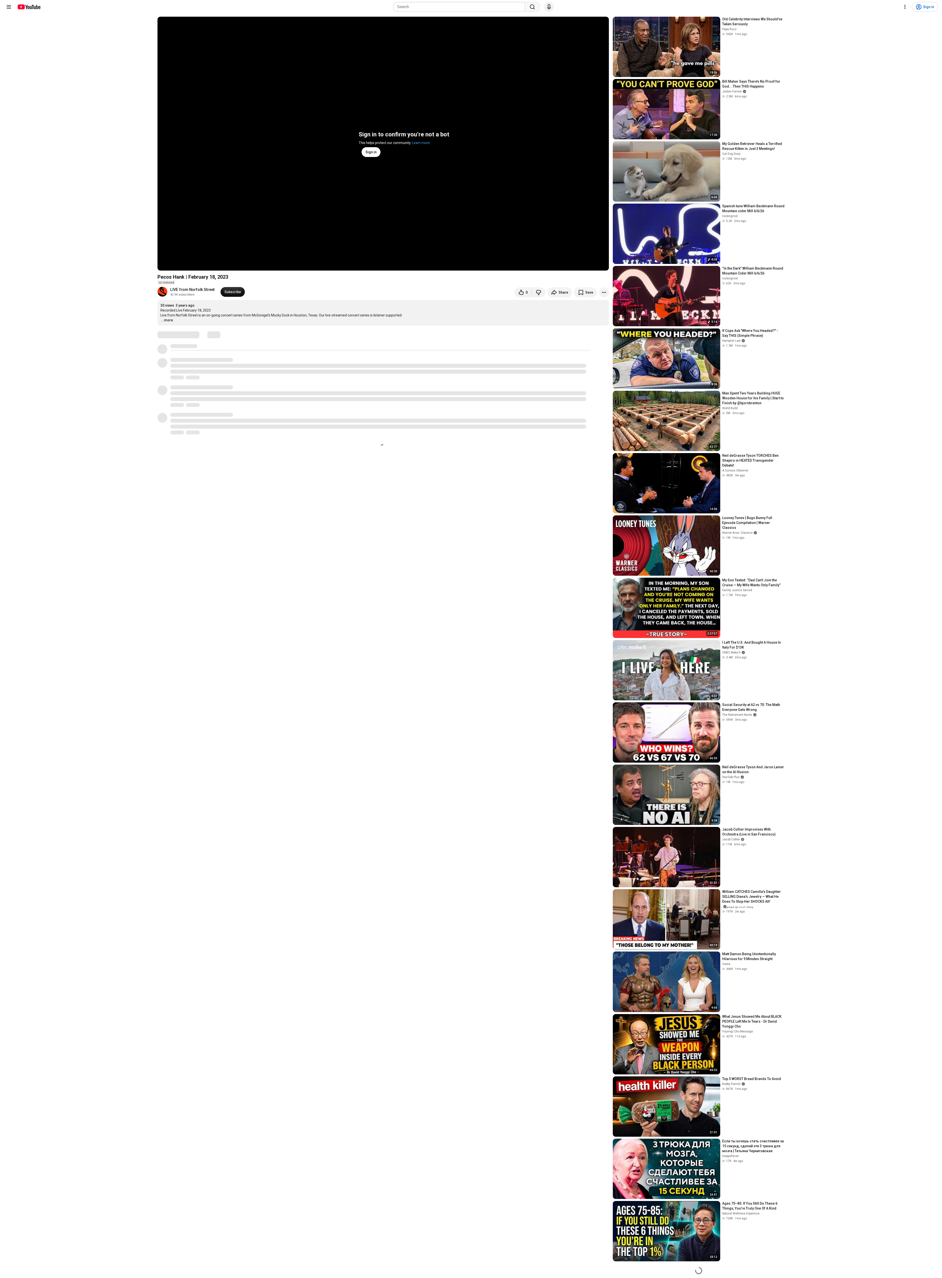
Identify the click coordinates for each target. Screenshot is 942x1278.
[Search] (532, 7)
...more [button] (167, 320)
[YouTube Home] (29, 7)
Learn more (421, 143)
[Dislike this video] (538, 292)
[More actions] (604, 292)
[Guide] (9, 7)
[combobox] (460, 7)
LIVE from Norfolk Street (192, 289)
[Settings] (905, 7)
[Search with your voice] (549, 7)
